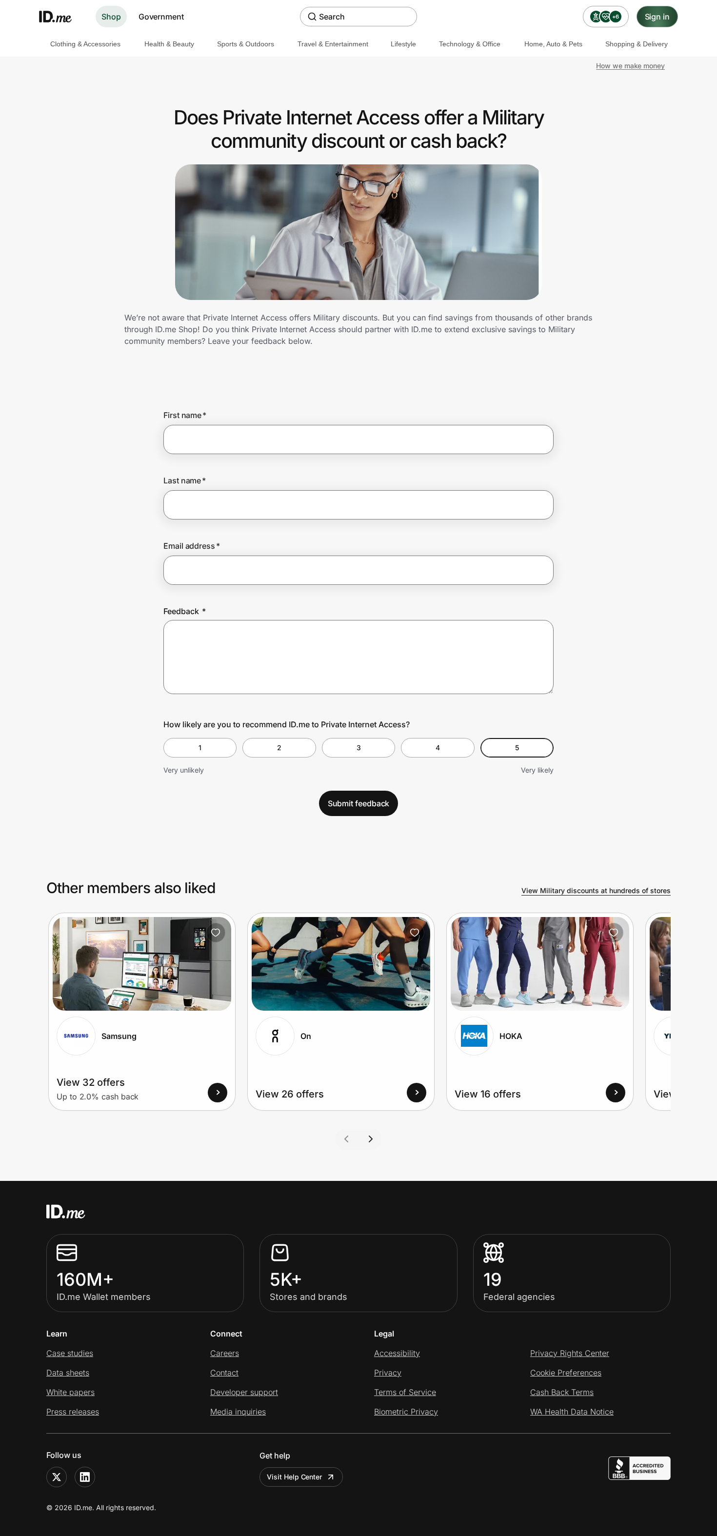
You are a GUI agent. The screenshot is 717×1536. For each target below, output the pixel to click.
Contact (224, 1372)
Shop (111, 16)
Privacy (387, 1372)
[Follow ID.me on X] (56, 1477)
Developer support (244, 1392)
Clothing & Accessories (85, 44)
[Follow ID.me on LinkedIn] (85, 1477)
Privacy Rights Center (569, 1353)
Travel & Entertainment (333, 44)
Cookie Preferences (565, 1372)
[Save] (215, 932)
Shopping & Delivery (636, 44)
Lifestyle (403, 44)
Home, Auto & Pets (553, 44)
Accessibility (397, 1353)
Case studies (69, 1353)
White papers (70, 1392)
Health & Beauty (169, 44)
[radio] (200, 748)
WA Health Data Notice (572, 1411)
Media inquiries (238, 1411)
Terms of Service (405, 1392)
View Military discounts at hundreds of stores (596, 890)
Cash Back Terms (562, 1392)
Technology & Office (469, 44)
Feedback (184, 611)
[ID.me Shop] (61, 16)
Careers (224, 1353)
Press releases (72, 1411)
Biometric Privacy (406, 1411)
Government (161, 16)
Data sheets (67, 1372)
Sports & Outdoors (245, 44)
